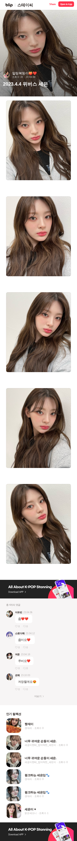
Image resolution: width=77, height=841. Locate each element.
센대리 (28, 728)
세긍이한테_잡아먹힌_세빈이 (40, 745)
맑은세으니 (31, 813)
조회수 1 (43, 813)
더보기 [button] (37, 696)
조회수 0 (39, 728)
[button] (52, 5)
